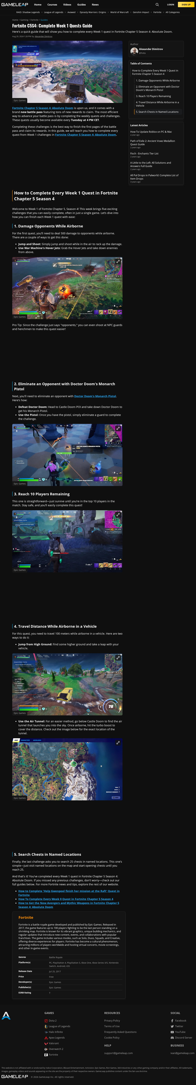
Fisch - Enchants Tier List (144, 153)
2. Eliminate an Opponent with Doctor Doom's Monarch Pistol (157, 88)
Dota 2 (53, 1020)
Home (15, 19)
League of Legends (53, 12)
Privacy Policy (112, 1020)
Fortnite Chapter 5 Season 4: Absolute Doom (85, 134)
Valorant (54, 1043)
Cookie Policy (111, 1037)
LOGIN (170, 4)
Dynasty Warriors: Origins (93, 12)
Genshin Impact (141, 12)
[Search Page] (157, 4)
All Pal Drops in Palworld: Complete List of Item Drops (154, 177)
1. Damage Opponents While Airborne (158, 80)
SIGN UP (186, 4)
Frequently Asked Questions (120, 1032)
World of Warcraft (119, 12)
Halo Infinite (56, 1032)
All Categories (173, 12)
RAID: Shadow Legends (28, 12)
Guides (44, 19)
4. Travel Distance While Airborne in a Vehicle (157, 104)
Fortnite (157, 12)
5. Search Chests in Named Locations (157, 111)
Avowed (71, 12)
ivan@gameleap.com (182, 1053)
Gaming (24, 19)
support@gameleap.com (118, 1053)
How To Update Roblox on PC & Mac (151, 131)
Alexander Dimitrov (43, 36)
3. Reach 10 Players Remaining (153, 96)
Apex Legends (57, 1037)
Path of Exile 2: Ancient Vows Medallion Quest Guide (152, 142)
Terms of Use (112, 1026)
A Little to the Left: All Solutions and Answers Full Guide (150, 164)
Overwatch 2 (56, 1049)
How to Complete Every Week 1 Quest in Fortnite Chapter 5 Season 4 (155, 72)
